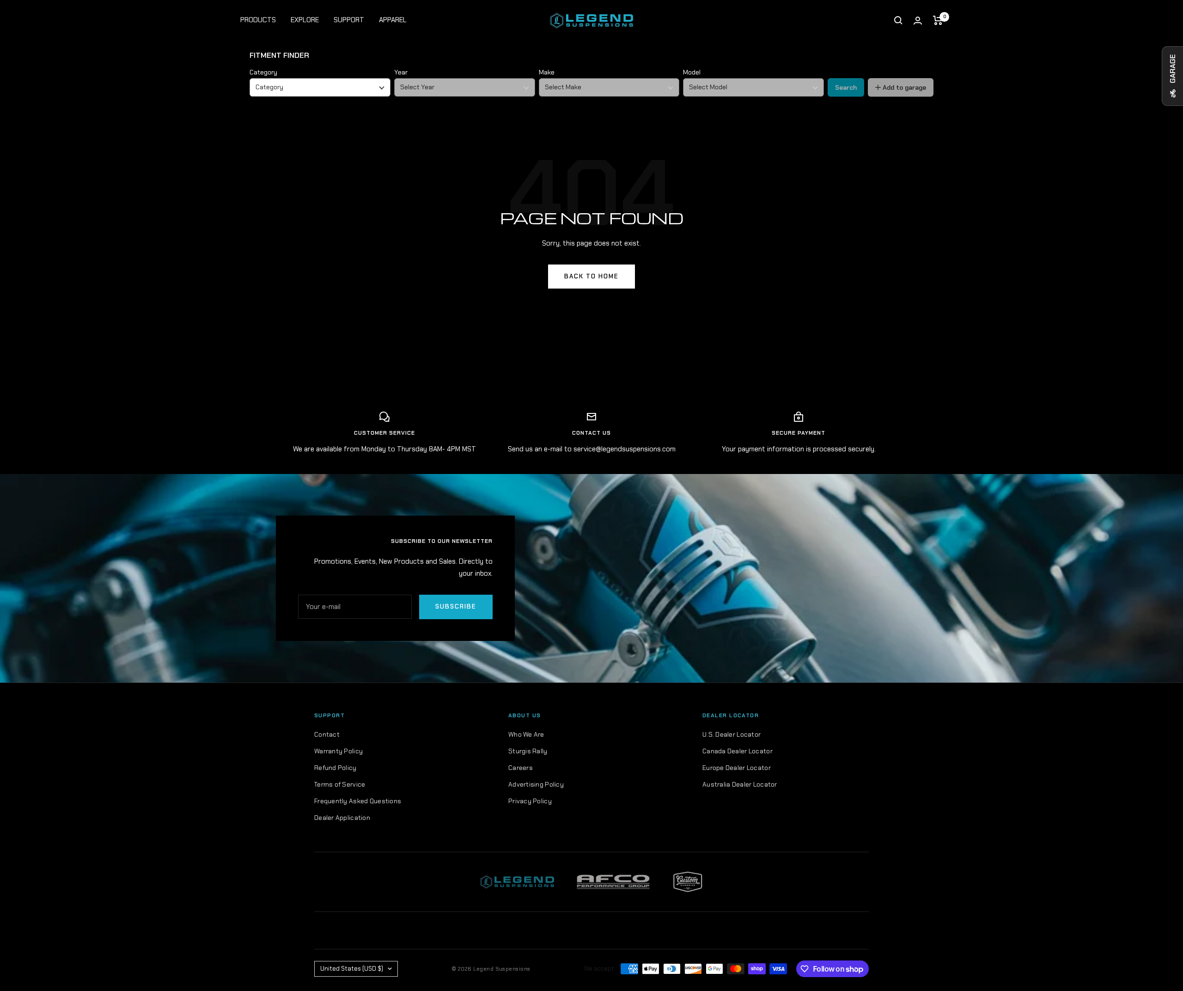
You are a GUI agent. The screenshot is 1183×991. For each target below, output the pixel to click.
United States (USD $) (351, 969)
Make (547, 72)
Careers (520, 767)
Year (401, 72)
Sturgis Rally (528, 751)
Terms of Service (339, 784)
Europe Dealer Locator (736, 767)
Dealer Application (342, 817)
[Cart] (938, 20)
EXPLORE (305, 20)
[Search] (898, 20)
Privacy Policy (530, 801)
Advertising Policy (536, 784)
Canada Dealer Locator (737, 751)
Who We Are (526, 734)
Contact (327, 734)
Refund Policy (335, 767)
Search (846, 87)
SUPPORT (349, 20)
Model (692, 72)
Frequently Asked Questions (357, 801)
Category (263, 72)
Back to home (591, 276)
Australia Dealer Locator (739, 784)
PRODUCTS (258, 20)
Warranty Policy (338, 751)
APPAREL (393, 20)
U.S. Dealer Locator (731, 734)
